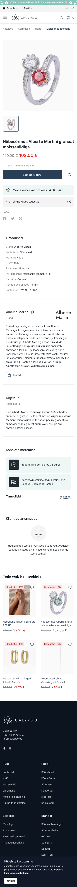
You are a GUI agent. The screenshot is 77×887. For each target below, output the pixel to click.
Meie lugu (8, 824)
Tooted (17, 375)
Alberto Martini (49, 830)
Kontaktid (8, 772)
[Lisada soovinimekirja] (32, 587)
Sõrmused (24, 28)
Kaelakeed (47, 802)
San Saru (46, 842)
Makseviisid (9, 784)
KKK (5, 778)
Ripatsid (46, 796)
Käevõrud (47, 790)
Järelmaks (9, 790)
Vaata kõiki (65, 496)
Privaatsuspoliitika (13, 842)
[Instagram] (72, 8)
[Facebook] (67, 8)
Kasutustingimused (14, 836)
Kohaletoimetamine (14, 796)
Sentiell (45, 848)
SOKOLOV (47, 854)
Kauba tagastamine (14, 802)
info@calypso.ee (12, 738)
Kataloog (8, 28)
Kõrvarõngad (48, 778)
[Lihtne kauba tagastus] (69, 201)
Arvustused (9, 830)
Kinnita (10, 880)
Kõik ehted (47, 772)
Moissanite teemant (58, 28)
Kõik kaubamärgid (51, 824)
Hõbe (38, 28)
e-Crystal (46, 836)
